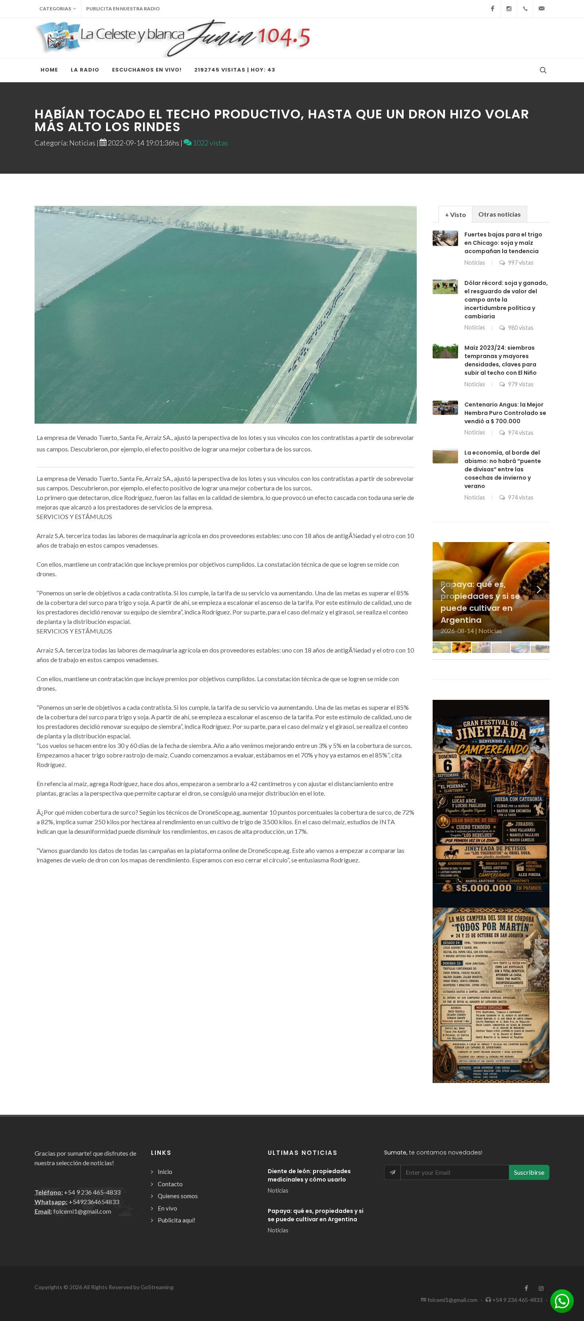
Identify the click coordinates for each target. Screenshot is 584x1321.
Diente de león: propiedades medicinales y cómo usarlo (309, 1175)
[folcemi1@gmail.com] (541, 8)
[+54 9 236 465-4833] (525, 8)
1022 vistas (209, 142)
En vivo (167, 1208)
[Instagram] (509, 8)
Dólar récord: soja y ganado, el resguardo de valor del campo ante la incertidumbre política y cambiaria (506, 299)
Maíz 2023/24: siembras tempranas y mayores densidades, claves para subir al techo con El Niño (500, 360)
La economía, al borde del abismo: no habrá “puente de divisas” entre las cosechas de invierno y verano (502, 469)
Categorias (55, 9)
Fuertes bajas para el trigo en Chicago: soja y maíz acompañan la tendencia (503, 242)
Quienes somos (178, 1195)
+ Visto (455, 214)
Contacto (170, 1183)
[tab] (455, 214)
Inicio (165, 1171)
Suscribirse (529, 1172)
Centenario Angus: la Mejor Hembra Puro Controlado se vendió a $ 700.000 (505, 413)
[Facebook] (493, 8)
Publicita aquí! (176, 1220)
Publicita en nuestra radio (123, 9)
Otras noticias (499, 214)
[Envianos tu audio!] (562, 1300)
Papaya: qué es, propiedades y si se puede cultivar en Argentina (316, 1215)
